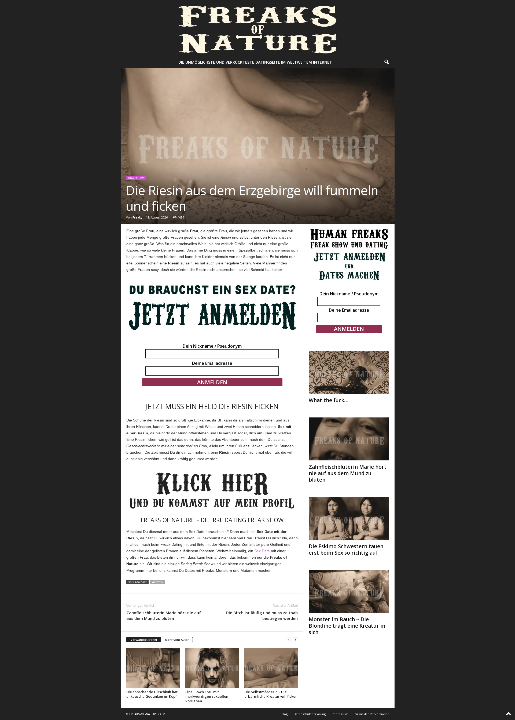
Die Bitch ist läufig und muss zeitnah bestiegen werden (262, 615)
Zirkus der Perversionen (371, 714)
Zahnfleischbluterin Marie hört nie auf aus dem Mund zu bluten (163, 615)
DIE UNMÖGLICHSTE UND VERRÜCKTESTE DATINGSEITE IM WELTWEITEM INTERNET (255, 62)
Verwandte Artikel (144, 640)
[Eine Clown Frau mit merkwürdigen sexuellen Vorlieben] (212, 668)
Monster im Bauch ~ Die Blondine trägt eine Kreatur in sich (347, 626)
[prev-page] (289, 640)
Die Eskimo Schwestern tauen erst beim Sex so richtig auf (346, 549)
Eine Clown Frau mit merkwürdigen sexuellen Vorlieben (206, 696)
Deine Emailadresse (212, 363)
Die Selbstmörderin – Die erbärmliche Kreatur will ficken (270, 694)
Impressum (340, 714)
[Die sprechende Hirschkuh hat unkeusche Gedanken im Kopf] (153, 668)
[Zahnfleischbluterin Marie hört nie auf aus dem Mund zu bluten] (349, 438)
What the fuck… (328, 400)
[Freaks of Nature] (257, 28)
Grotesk (157, 582)
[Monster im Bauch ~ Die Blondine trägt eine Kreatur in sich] (349, 591)
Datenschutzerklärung (310, 714)
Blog (284, 714)
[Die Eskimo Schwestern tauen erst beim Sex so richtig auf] (349, 518)
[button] (386, 62)
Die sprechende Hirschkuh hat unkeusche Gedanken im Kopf (152, 694)
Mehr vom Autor (177, 640)
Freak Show (136, 178)
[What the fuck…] (349, 372)
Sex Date (262, 551)
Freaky (137, 217)
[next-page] (295, 640)
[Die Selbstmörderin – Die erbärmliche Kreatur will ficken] (271, 668)
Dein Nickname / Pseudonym (212, 346)
